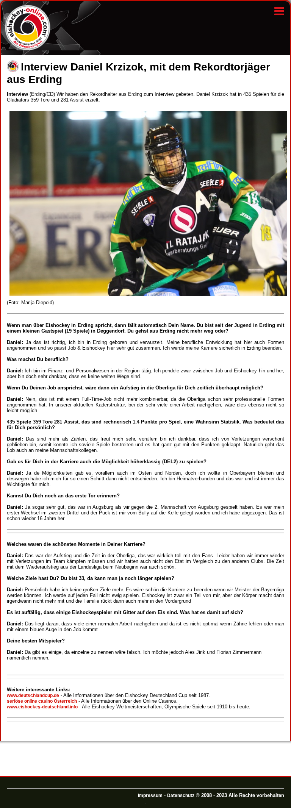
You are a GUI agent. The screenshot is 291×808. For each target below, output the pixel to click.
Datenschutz (180, 795)
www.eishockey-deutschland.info (42, 707)
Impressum (150, 795)
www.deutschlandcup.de (33, 695)
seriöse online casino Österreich (42, 701)
